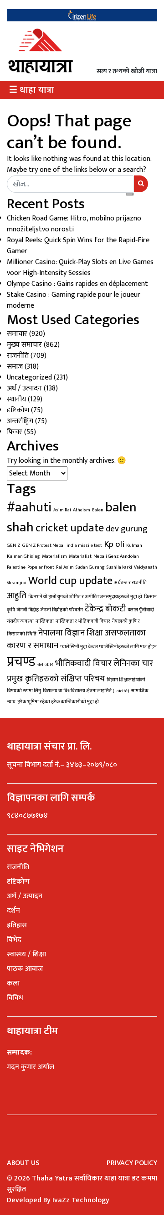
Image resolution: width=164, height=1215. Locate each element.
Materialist (80, 556)
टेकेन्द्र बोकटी (105, 608)
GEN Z (13, 545)
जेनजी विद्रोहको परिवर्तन (62, 610)
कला (13, 983)
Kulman (134, 545)
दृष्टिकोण (18, 410)
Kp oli (114, 544)
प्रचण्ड (21, 662)
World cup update (70, 580)
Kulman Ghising (23, 556)
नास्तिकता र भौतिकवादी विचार (83, 621)
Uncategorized (29, 377)
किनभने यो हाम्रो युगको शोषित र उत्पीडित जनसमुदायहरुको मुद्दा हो (85, 597)
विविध (15, 998)
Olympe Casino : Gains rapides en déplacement (77, 284)
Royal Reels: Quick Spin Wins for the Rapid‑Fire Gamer (78, 245)
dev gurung (127, 528)
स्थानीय (16, 399)
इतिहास (17, 925)
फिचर (14, 432)
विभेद (14, 940)
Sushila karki (119, 567)
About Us (23, 1163)
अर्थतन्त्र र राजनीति (130, 583)
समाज (15, 366)
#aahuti (29, 507)
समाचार (17, 334)
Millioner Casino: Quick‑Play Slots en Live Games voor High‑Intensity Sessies (80, 267)
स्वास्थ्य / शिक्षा (26, 954)
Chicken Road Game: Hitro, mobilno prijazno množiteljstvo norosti (74, 223)
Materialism (54, 556)
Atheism (81, 510)
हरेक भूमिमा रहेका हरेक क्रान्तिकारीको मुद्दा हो (58, 702)
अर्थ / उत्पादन (24, 388)
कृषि (11, 610)
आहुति (16, 595)
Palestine (16, 567)
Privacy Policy (132, 1163)
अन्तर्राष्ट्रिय (20, 421)
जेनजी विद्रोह (28, 610)
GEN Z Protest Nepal (43, 545)
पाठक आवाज (25, 969)
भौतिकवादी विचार (83, 663)
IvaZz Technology (80, 1200)
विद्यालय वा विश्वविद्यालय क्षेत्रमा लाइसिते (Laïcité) (86, 691)
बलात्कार (45, 664)
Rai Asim (65, 567)
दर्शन (13, 911)
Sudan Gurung (90, 567)
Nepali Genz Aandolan (116, 556)
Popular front (40, 567)
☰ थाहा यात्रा (31, 90)
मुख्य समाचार (24, 345)
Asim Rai (62, 510)
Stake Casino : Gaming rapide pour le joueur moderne (73, 300)
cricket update (70, 528)
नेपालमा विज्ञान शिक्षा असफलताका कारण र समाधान (76, 639)
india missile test (84, 545)
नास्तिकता (45, 621)
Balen (97, 510)
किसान (150, 597)
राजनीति (18, 356)
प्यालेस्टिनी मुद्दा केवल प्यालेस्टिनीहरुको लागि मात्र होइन (108, 647)
